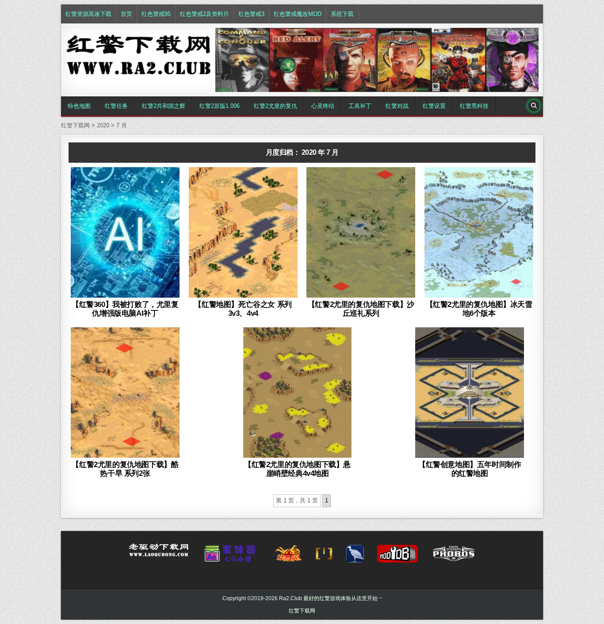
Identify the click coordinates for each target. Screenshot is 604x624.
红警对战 (397, 106)
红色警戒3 (251, 14)
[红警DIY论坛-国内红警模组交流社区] (288, 556)
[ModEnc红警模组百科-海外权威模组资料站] (324, 556)
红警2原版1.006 (219, 106)
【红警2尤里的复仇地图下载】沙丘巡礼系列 (361, 309)
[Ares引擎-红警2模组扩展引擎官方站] (355, 556)
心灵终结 (322, 106)
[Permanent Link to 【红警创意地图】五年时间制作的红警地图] (469, 392)
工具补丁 (359, 106)
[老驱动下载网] (158, 553)
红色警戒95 (156, 14)
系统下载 (342, 14)
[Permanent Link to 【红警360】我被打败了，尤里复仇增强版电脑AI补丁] (125, 232)
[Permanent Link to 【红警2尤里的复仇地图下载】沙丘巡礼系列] (360, 232)
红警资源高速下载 (88, 14)
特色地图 (79, 106)
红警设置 (434, 106)
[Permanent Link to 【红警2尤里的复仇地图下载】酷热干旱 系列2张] (125, 392)
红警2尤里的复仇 (275, 106)
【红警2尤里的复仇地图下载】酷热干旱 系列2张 (125, 469)
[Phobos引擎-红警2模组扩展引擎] (453, 556)
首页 (126, 14)
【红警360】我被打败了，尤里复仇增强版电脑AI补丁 (125, 309)
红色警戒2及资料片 (204, 14)
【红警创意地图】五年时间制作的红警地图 (469, 469)
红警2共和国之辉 (163, 106)
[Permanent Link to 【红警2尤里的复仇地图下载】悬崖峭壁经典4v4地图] (297, 392)
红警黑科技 (474, 106)
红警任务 (116, 106)
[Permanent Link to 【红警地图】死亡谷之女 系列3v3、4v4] (243, 232)
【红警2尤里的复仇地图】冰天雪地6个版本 (479, 309)
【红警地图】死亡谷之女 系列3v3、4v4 (242, 309)
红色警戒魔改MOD (297, 14)
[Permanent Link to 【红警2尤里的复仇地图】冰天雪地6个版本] (478, 232)
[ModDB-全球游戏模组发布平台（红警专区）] (397, 556)
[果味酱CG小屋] (232, 556)
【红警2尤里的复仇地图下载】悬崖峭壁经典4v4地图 (297, 469)
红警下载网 (302, 611)
